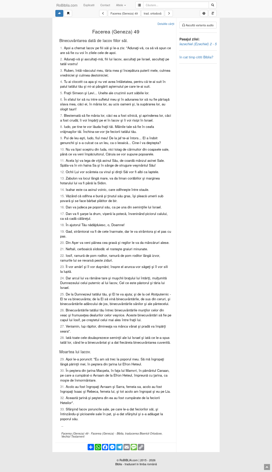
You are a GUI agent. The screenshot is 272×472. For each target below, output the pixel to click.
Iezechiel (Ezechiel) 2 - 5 (198, 43)
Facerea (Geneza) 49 (124, 13)
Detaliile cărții (166, 24)
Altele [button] (120, 5)
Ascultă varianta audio (199, 25)
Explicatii (88, 5)
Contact (105, 5)
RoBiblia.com (66, 5)
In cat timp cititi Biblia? (196, 56)
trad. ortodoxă (152, 13)
